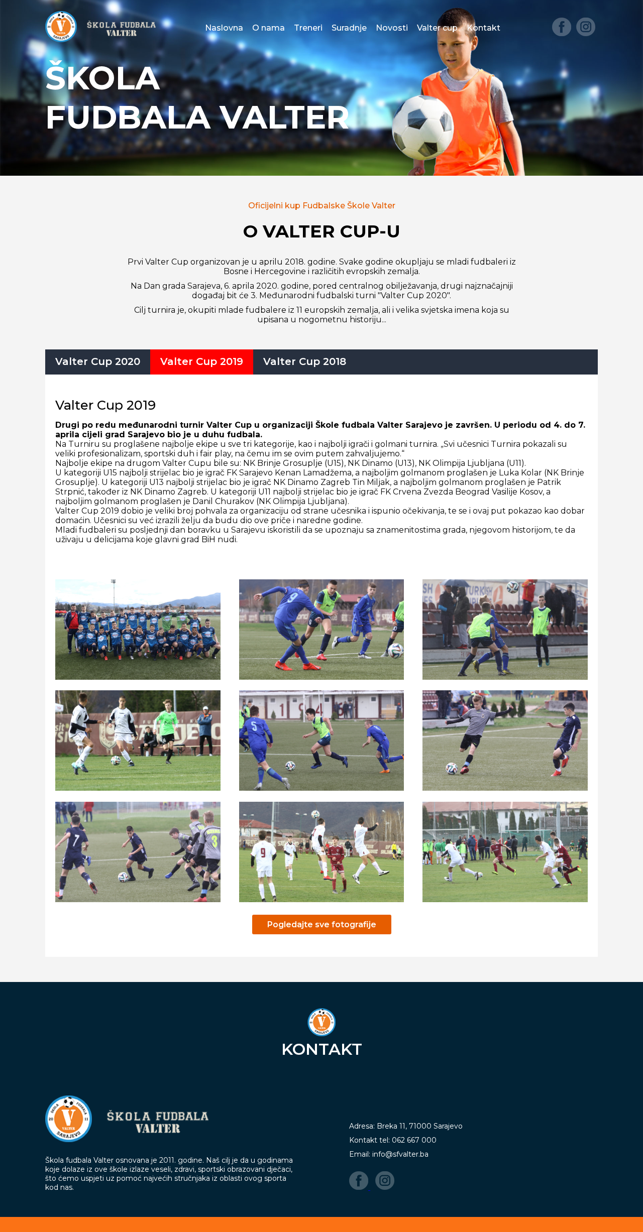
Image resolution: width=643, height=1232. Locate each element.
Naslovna (224, 28)
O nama (268, 28)
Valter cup (437, 28)
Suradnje (349, 28)
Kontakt (483, 28)
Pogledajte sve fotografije (321, 924)
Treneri (308, 28)
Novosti (392, 28)
